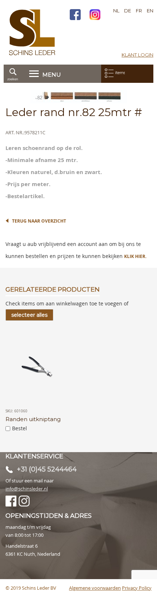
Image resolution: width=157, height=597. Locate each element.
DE (127, 11)
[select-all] (29, 315)
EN (150, 11)
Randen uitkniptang (33, 419)
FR (139, 11)
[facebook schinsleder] (75, 15)
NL (116, 11)
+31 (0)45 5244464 (47, 469)
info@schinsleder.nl (26, 488)
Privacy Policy (137, 588)
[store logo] (32, 32)
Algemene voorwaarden (95, 588)
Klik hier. (135, 256)
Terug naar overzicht (39, 221)
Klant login (137, 55)
